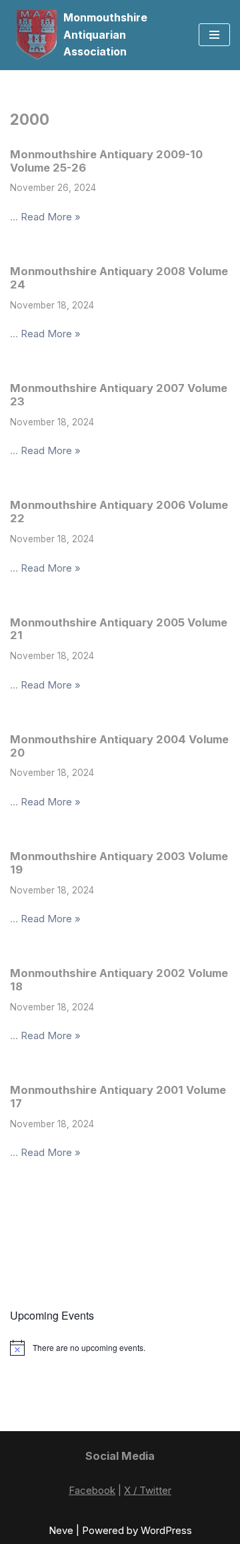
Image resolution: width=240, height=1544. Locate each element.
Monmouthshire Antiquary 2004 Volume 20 (119, 746)
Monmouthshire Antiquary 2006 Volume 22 (119, 511)
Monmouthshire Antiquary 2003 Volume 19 (119, 862)
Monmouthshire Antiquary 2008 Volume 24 (119, 277)
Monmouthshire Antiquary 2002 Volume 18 (119, 979)
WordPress (166, 1530)
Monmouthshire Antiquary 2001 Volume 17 (118, 1096)
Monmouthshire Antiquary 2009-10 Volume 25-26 (106, 161)
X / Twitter (147, 1490)
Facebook (92, 1490)
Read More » (51, 216)
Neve (61, 1530)
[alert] (120, 1348)
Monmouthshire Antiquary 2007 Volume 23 (118, 394)
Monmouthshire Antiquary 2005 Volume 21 (118, 629)
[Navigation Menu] (214, 34)
